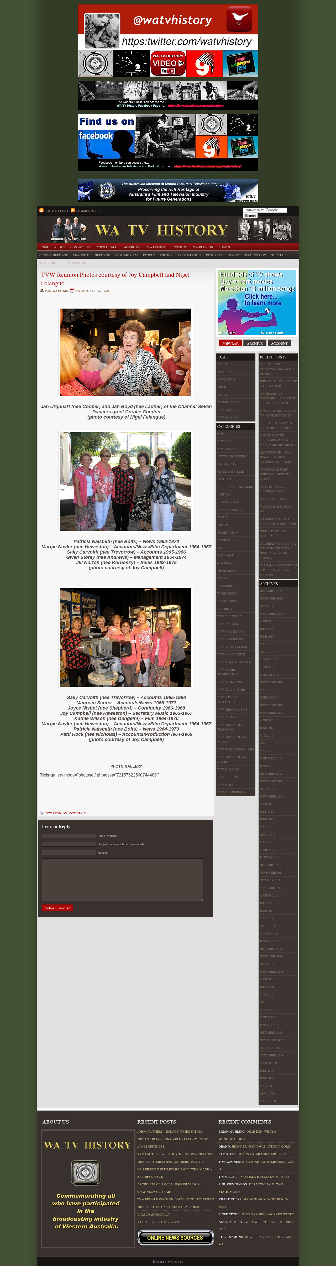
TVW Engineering (231, 631)
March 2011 (268, 933)
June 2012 (267, 819)
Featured (81, 255)
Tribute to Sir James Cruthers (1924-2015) (276, 425)
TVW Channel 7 (229, 616)
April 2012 (267, 834)
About (59, 247)
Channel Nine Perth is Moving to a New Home (278, 521)
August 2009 (269, 1063)
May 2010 (267, 994)
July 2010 (267, 987)
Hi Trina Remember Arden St (262, 1154)
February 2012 (270, 850)
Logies (224, 247)
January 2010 (270, 1025)
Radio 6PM (225, 555)
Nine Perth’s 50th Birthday (273, 533)
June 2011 (267, 911)
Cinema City (227, 464)
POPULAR (230, 343)
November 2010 (271, 956)
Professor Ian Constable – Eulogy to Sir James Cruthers (278, 398)
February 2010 (270, 1017)
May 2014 (267, 690)
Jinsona (177, 1261)
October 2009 (270, 1048)
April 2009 (267, 1093)
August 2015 (269, 621)
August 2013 (269, 720)
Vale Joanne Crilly (275, 499)
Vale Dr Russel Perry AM (276, 508)
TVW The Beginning (232, 792)
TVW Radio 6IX (228, 769)
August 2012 (269, 804)
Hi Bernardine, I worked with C (267, 1214)
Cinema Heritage (53, 255)
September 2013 (272, 713)
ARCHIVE (255, 343)
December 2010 (271, 949)
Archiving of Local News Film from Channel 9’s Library (276, 457)
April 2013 (267, 743)
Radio (234, 255)
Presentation (189, 255)
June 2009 (267, 1078)
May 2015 (267, 644)
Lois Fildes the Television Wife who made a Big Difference (278, 440)
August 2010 (269, 979)
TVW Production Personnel (230, 727)
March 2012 (268, 842)
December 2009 (271, 1032)
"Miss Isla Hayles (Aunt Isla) (264, 1176)
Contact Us (80, 247)
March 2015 (268, 659)
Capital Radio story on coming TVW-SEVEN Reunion (278, 570)
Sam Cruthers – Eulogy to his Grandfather (278, 413)
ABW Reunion (227, 449)
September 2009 (272, 1055)
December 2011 (271, 865)
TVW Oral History (231, 689)
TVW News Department (235, 662)
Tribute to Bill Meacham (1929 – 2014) (276, 488)
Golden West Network (235, 487)
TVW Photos (226, 717)
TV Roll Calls (107, 247)
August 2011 (269, 895)
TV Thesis (224, 609)
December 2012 (271, 773)
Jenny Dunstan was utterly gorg (261, 1146)
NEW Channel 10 (230, 510)
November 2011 (271, 872)
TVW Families (156, 247)
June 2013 (267, 728)
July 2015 (267, 629)
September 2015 (272, 614)
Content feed (56, 211)
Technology (255, 255)
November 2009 (271, 1040)
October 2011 (270, 880)
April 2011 (267, 926)
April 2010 (267, 1002)
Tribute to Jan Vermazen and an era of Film (277, 369)
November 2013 (271, 705)
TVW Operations (230, 682)
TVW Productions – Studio (232, 759)
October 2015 (270, 606)
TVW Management (231, 654)
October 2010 (270, 964)
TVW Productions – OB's (235, 749)
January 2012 (270, 857)
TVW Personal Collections (228, 699)
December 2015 (271, 591)
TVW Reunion (202, 247)
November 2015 (271, 598)
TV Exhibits (226, 586)
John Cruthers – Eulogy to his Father (279, 383)
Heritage (102, 255)
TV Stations (76, 263)
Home (44, 247)
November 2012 (271, 781)
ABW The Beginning (232, 456)
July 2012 (267, 812)
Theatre (278, 255)
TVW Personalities (232, 709)
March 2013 (268, 751)
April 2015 (267, 652)
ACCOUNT (279, 343)
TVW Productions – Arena (232, 739)
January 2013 (270, 766)
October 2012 (270, 789)
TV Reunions (50, 263)
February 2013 (270, 758)
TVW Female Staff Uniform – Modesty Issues (275, 474)
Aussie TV (132, 247)
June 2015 (267, 636)
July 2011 (267, 903)
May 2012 (267, 827)
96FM (221, 433)
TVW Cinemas (227, 624)
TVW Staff (77, 813)
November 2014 (271, 682)
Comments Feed (89, 211)
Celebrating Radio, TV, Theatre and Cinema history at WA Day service (278, 550)
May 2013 (267, 735)
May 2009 (267, 1086)
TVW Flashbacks (230, 639)
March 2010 (268, 1010)
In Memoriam (126, 255)
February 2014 (270, 697)
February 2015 (270, 667)
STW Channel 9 (228, 563)
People (149, 255)
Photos (166, 255)
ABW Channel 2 (229, 441)
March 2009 (268, 1101)
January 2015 (270, 674)
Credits (179, 247)
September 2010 (272, 971)
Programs (215, 255)
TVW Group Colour (232, 647)
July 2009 (267, 1070)
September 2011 (272, 888)
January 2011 (270, 941)
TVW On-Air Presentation (228, 672)
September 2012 (272, 796)
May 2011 (267, 918)
